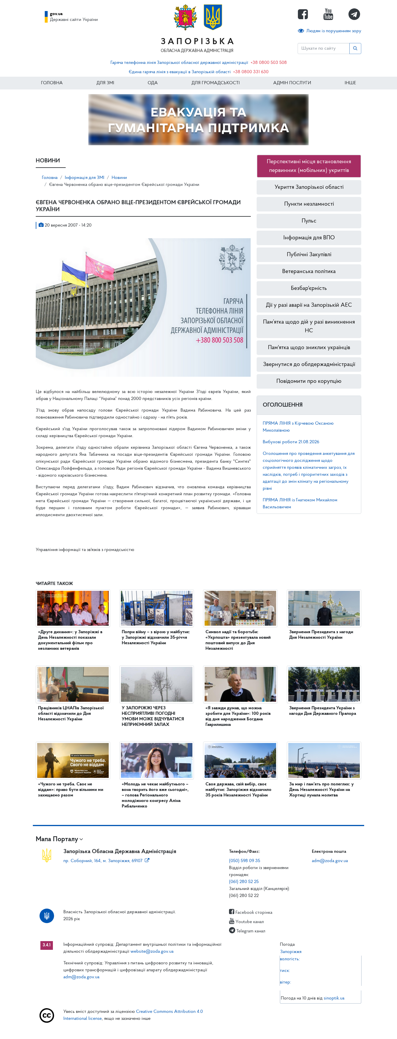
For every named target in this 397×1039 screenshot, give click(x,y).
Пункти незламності (309, 204)
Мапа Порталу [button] (57, 839)
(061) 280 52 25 (244, 882)
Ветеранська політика (309, 271)
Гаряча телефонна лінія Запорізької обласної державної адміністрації (179, 62)
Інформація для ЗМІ (84, 177)
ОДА (153, 83)
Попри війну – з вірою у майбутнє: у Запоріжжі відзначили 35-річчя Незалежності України (156, 637)
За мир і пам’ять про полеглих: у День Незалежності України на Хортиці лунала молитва (321, 790)
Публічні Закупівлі (309, 255)
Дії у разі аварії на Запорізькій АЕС (309, 305)
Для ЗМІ (105, 83)
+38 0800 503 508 (269, 62)
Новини (119, 177)
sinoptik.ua (334, 998)
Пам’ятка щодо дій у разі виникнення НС (309, 326)
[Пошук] (355, 48)
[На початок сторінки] (198, 1028)
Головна (52, 83)
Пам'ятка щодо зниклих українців (309, 348)
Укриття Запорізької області (309, 187)
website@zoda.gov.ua (152, 951)
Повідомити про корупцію (308, 381)
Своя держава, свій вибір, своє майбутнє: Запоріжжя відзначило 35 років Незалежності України (238, 790)
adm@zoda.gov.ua (330, 861)
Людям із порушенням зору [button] (333, 31)
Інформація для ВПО (309, 238)
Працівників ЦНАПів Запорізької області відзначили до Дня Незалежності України (71, 714)
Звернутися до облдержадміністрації (309, 364)
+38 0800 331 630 (251, 72)
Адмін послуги (292, 83)
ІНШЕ (350, 83)
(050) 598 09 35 (244, 861)
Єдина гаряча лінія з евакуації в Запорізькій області (180, 72)
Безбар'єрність (309, 288)
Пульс (309, 221)
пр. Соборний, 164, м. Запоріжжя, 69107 (102, 861)
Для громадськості (216, 83)
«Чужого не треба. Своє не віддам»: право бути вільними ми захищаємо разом (70, 790)
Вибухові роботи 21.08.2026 (291, 442)
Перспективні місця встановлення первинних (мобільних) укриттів (309, 166)
